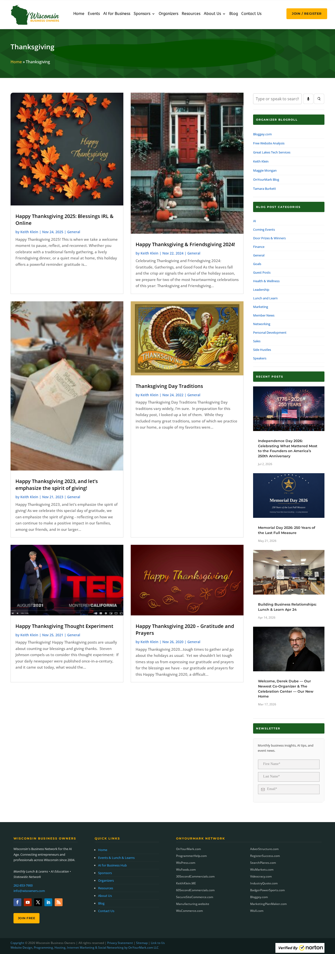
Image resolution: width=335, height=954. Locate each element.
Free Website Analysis (268, 143)
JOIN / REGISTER (307, 13)
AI (254, 221)
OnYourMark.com (188, 849)
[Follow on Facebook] (17, 902)
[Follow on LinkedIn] (48, 902)
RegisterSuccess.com (265, 856)
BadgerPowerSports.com (267, 890)
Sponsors (142, 14)
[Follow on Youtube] (28, 902)
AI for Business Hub (112, 865)
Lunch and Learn (265, 298)
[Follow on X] (38, 902)
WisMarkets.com (261, 869)
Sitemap (142, 943)
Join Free (26, 918)
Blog (233, 14)
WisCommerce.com (189, 911)
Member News (263, 315)
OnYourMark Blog (266, 179)
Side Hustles (262, 349)
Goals (257, 264)
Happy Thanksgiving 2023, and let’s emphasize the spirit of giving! (56, 484)
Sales (256, 341)
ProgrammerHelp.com (191, 856)
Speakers (259, 358)
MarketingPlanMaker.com (268, 904)
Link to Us (158, 943)
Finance (258, 246)
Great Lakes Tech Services (271, 152)
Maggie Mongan (265, 170)
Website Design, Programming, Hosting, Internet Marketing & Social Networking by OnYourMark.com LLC (85, 947)
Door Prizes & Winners (269, 238)
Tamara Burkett (264, 188)
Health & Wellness (266, 281)
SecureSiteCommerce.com (194, 897)
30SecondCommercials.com (195, 876)
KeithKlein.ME (186, 883)
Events (94, 14)
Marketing (260, 307)
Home (78, 14)
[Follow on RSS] (59, 902)
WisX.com (256, 911)
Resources (191, 14)
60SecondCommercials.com (195, 890)
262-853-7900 (23, 885)
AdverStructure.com (264, 849)
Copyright (17, 943)
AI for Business (116, 14)
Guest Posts (262, 272)
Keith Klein (29, 231)
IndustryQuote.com (264, 883)
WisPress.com (185, 863)
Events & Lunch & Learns (116, 857)
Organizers (168, 14)
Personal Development (269, 332)
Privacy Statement (120, 943)
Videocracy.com (261, 876)
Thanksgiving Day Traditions (169, 386)
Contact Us (251, 14)
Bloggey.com (262, 134)
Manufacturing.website (192, 904)
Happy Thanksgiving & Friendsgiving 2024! (185, 244)
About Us (212, 14)
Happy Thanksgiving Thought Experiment (64, 626)
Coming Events (264, 229)
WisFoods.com (186, 869)
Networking (261, 324)
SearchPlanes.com (263, 863)
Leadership (261, 289)
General (73, 231)
